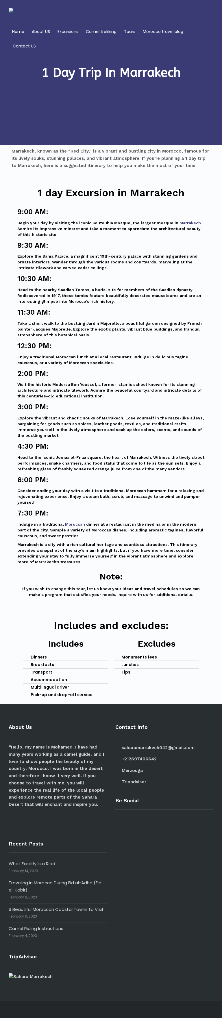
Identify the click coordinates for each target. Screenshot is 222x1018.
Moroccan (75, 524)
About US (41, 31)
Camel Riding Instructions (36, 928)
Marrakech (190, 223)
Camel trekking (101, 31)
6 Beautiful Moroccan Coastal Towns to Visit (56, 909)
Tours (129, 31)
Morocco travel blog (163, 31)
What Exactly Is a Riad (32, 864)
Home (18, 31)
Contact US (24, 46)
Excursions (68, 31)
